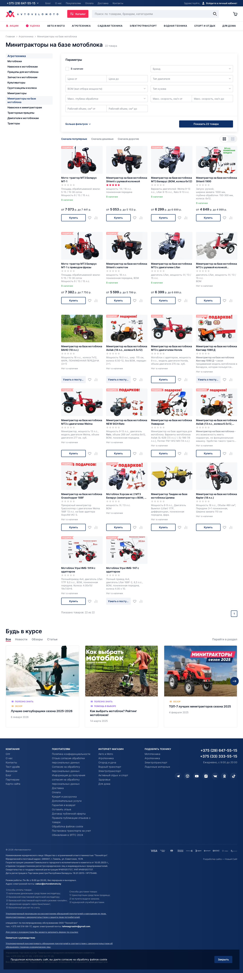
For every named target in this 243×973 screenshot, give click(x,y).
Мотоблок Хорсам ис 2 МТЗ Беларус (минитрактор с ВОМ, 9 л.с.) (126, 496)
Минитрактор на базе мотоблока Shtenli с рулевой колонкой (126, 179)
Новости (21, 639)
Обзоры (37, 639)
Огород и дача (107, 762)
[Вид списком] (232, 139)
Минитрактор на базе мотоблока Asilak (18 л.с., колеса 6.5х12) (126, 348)
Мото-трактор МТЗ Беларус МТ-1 (79, 179)
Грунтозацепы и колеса (22, 87)
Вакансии (11, 770)
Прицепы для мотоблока (22, 71)
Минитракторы (17, 93)
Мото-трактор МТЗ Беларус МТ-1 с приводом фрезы (79, 265)
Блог (8, 775)
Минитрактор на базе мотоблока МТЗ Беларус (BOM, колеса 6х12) (171, 179)
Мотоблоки (14, 61)
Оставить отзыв (61, 809)
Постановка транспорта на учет (71, 830)
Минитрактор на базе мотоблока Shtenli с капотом (126, 265)
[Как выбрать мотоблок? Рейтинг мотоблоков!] (121, 686)
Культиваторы (16, 82)
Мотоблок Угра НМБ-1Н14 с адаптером (78, 569)
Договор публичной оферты (69, 813)
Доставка (58, 788)
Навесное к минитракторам (24, 107)
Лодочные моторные (157, 766)
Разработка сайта (212, 859)
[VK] (215, 776)
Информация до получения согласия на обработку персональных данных (68, 779)
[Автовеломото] (32, 14)
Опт (8, 753)
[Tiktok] (233, 776)
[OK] (224, 776)
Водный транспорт (109, 766)
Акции (14, 25)
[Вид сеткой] (224, 139)
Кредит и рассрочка (64, 796)
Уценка (35, 25)
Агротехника (81, 25)
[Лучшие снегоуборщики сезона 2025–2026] (42, 686)
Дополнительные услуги (66, 800)
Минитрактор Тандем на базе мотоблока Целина (169, 496)
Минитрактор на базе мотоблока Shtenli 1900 (216, 179)
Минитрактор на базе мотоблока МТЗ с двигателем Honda (171, 348)
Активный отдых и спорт (113, 775)
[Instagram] (206, 776)
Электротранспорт (143, 25)
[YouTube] (196, 776)
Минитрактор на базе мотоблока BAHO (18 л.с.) (81, 348)
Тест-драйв (13, 766)
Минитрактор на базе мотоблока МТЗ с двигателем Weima (81, 422)
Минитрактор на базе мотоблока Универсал (171, 422)
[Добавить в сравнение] (97, 218)
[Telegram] (178, 776)
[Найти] (215, 14)
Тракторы (13, 123)
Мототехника (152, 753)
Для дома (229, 25)
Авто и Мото (105, 753)
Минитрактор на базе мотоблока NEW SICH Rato (126, 422)
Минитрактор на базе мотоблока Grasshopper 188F (81, 496)
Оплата (56, 792)
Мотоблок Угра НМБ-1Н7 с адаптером (122, 569)
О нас (9, 758)
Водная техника (175, 25)
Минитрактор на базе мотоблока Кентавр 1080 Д (216, 348)
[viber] (187, 776)
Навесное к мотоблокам (22, 66)
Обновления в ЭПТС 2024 (67, 834)
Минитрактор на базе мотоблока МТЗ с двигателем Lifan (171, 265)
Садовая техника (110, 25)
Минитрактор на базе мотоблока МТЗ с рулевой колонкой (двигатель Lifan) (216, 265)
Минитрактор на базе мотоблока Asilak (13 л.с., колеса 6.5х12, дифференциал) (216, 422)
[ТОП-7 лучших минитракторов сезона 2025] (200, 686)
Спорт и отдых (204, 25)
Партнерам (12, 779)
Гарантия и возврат (63, 805)
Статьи (52, 639)
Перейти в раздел (224, 639)
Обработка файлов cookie (67, 826)
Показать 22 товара (206, 123)
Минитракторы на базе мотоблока (21, 100)
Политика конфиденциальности (71, 753)
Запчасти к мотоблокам (22, 77)
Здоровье (104, 779)
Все (8, 639)
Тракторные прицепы (20, 112)
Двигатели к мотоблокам (23, 118)
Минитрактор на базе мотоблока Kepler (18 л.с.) (216, 496)
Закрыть (223, 959)
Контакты (11, 762)
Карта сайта (13, 783)
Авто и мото (56, 25)
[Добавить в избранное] (91, 218)
